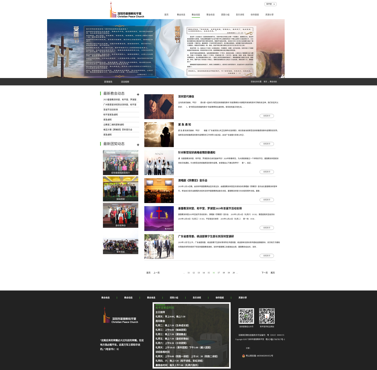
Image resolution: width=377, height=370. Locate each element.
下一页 (265, 273)
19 (229, 273)
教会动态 (273, 82)
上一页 (156, 273)
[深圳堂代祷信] (159, 96)
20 (234, 273)
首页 (166, 15)
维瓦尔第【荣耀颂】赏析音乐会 (117, 130)
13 (199, 273)
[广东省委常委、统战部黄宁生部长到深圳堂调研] (159, 236)
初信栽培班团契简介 (120, 173)
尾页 (273, 273)
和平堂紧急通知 (110, 115)
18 (224, 273)
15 (209, 273)
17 (219, 273)
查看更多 (266, 116)
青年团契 (120, 252)
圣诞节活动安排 (110, 110)
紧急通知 (107, 120)
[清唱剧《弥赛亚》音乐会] (159, 180)
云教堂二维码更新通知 (113, 125)
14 (204, 273)
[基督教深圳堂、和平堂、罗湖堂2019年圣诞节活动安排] (159, 208)
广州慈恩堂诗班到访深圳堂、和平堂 (119, 105)
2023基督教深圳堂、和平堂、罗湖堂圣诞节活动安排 (127, 99)
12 (194, 273)
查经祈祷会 (120, 225)
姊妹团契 (120, 199)
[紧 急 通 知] (159, 124)
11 (189, 273)
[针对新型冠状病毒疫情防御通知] (159, 152)
